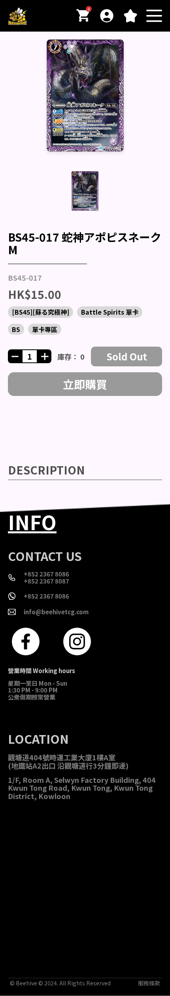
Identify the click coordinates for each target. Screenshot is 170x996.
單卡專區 (44, 329)
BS (16, 329)
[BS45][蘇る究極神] (40, 312)
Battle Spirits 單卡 (109, 312)
